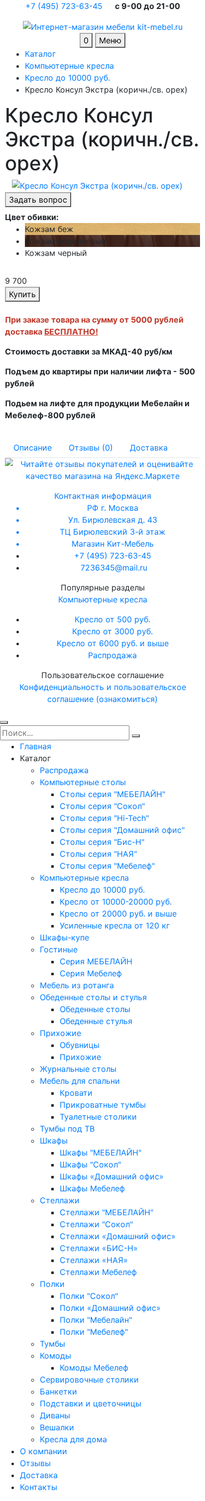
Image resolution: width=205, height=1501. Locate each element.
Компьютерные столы (83, 782)
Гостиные (59, 949)
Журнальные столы (78, 1069)
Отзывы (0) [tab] (91, 448)
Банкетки (58, 1391)
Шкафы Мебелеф (92, 1188)
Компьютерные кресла (102, 599)
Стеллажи (60, 1200)
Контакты (38, 1487)
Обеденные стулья (96, 1021)
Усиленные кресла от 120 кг (115, 925)
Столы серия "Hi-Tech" (104, 818)
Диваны (55, 1415)
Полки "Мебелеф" (94, 1332)
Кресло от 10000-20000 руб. (116, 902)
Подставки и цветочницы (90, 1403)
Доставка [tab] (149, 448)
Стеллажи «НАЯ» (94, 1260)
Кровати (76, 1093)
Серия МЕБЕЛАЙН (96, 961)
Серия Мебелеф (91, 973)
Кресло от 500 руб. (112, 619)
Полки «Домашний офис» (110, 1308)
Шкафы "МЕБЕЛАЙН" (100, 1152)
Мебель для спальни (80, 1081)
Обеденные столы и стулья (93, 997)
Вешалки (57, 1427)
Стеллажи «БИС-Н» (99, 1248)
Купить (22, 294)
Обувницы (80, 1045)
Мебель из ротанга (77, 985)
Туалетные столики (98, 1117)
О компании (43, 1451)
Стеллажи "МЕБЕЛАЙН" (106, 1212)
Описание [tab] (32, 448)
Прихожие (60, 1033)
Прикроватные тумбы (103, 1105)
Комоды (55, 1356)
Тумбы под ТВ (67, 1129)
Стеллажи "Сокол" (96, 1224)
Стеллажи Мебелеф (98, 1272)
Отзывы (35, 1463)
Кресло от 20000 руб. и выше (118, 914)
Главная (35, 746)
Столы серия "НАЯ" (98, 854)
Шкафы (54, 1141)
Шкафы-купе (64, 937)
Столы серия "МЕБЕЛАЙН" (112, 794)
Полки (52, 1284)
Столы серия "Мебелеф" (107, 866)
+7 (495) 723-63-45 (65, 6)
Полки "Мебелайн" (96, 1320)
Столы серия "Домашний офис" (122, 830)
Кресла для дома (73, 1439)
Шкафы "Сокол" (90, 1164)
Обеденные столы (95, 1009)
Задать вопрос (38, 200)
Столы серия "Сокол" (102, 806)
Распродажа (112, 655)
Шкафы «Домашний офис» (112, 1176)
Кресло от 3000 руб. (112, 631)
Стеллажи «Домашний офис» (118, 1236)
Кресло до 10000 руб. (102, 890)
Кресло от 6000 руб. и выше (113, 643)
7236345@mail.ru (114, 568)
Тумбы (52, 1344)
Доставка (39, 1475)
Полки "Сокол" (89, 1296)
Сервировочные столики (89, 1380)
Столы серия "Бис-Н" (102, 842)
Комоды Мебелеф (94, 1368)
